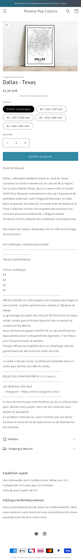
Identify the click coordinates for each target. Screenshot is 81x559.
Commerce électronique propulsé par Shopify (52, 557)
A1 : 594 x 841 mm (18, 126)
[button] (5, 11)
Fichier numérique (18, 109)
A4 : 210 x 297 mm (51, 109)
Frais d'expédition (11, 96)
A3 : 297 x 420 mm (18, 117)
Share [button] (10, 458)
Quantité (7, 134)
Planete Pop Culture (25, 557)
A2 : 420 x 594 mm (50, 117)
